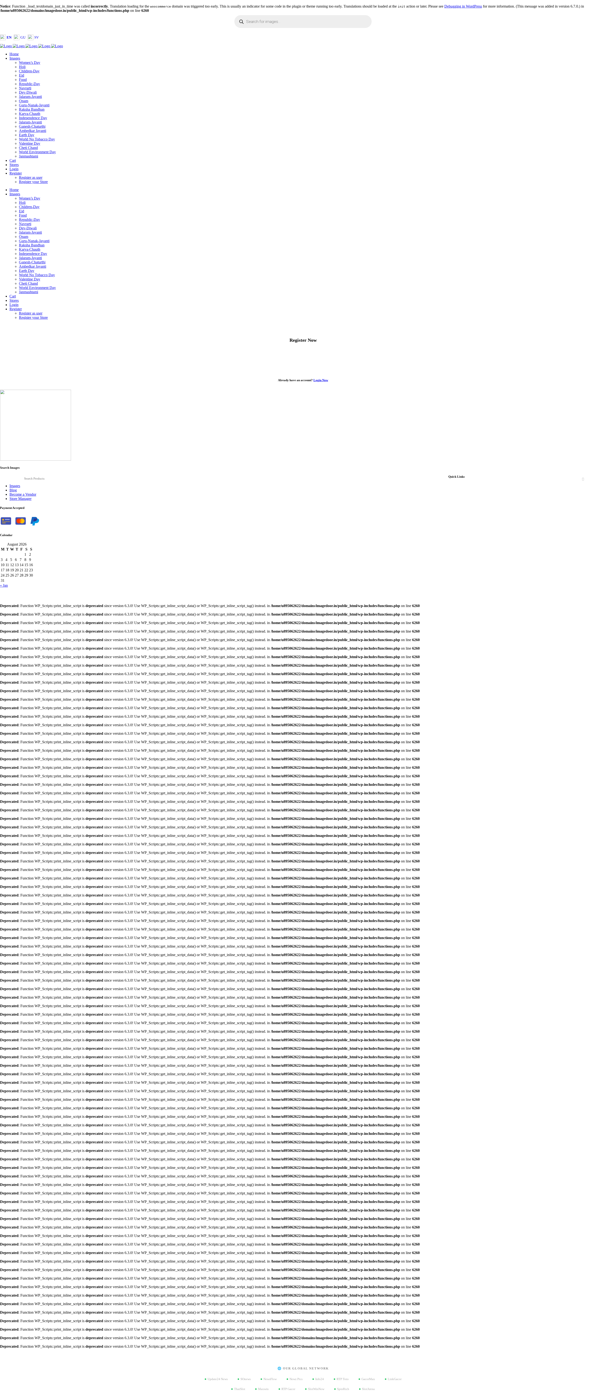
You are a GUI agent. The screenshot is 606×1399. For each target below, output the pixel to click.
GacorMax (368, 1379)
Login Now (320, 380)
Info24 (319, 1379)
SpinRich (343, 1389)
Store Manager (20, 499)
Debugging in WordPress (463, 6)
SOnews (246, 1379)
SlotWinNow (316, 1389)
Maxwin (263, 1389)
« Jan (4, 585)
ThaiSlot (239, 1389)
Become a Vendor (22, 494)
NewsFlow (270, 1379)
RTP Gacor (288, 1389)
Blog (13, 490)
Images (14, 486)
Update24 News (218, 1379)
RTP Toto (343, 1379)
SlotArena (368, 1389)
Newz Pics (296, 1379)
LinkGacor (394, 1379)
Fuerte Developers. (67, 593)
